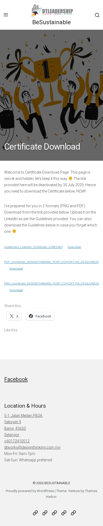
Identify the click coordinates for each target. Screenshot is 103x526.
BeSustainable (51, 22)
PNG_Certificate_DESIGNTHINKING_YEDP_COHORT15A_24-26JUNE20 (51, 283)
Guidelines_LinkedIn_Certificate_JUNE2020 (33, 247)
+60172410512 (17, 441)
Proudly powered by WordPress (30, 491)
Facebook (16, 379)
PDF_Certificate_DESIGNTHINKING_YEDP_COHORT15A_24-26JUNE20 (51, 262)
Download (74, 247)
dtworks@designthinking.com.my (32, 447)
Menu (5, 14)
